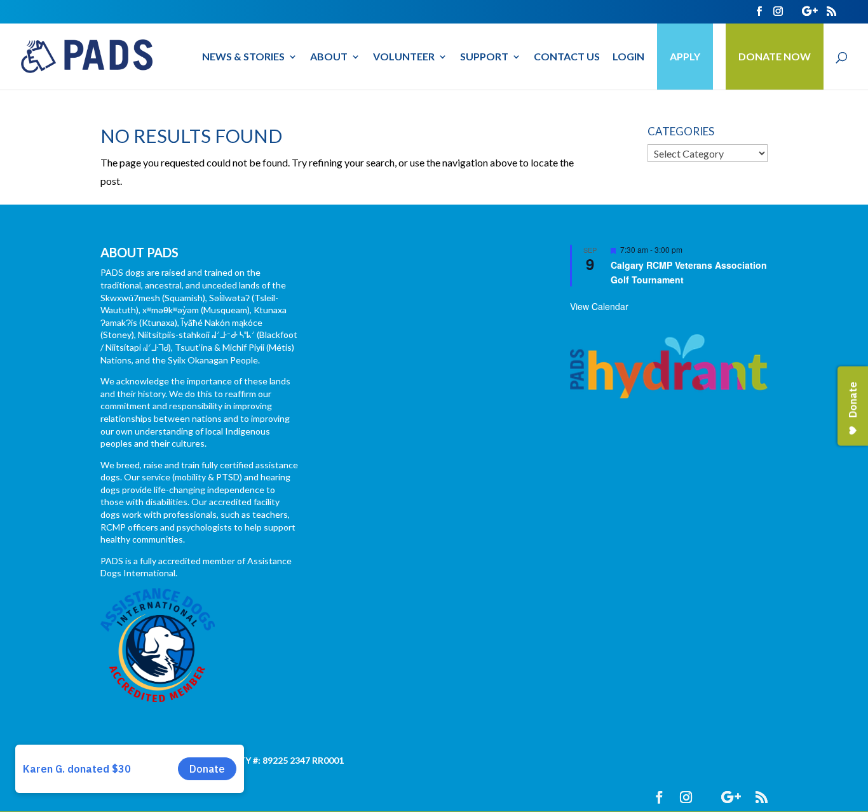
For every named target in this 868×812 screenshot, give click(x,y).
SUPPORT (484, 57)
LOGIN (628, 57)
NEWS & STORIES (243, 57)
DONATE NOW (774, 56)
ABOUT (329, 57)
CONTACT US (567, 57)
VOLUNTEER (404, 57)
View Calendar (599, 306)
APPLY (685, 56)
